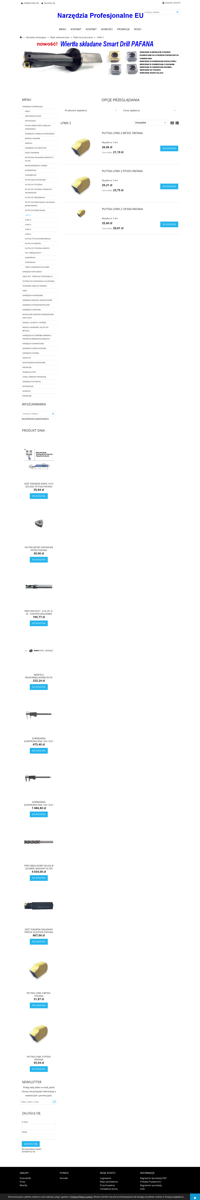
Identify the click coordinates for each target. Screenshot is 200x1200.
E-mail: (25, 1122)
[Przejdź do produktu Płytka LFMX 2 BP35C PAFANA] (81, 146)
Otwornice (30, 262)
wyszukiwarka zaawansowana (35, 418)
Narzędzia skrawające (32, 106)
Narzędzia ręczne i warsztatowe (37, 300)
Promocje (26, 367)
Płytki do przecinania (35, 210)
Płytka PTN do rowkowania (38, 238)
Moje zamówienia (109, 1181)
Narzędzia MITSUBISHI (32, 271)
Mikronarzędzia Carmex (36, 165)
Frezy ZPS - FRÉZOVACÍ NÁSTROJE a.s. (37, 276)
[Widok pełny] (177, 123)
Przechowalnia (107, 1185)
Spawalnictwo (29, 372)
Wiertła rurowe (32, 138)
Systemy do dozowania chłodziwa (38, 281)
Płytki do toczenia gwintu (37, 248)
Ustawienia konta (109, 1188)
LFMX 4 (28, 224)
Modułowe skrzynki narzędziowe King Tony (38, 316)
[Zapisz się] (54, 1101)
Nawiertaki (30, 257)
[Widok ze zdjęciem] (172, 123)
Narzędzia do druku (31, 381)
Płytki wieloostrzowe (35, 180)
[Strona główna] (100, 14)
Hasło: (24, 1132)
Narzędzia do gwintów (35, 148)
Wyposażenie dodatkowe (33, 362)
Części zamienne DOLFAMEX (37, 267)
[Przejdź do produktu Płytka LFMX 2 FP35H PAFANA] (81, 184)
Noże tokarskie (32, 152)
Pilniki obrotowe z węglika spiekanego (38, 127)
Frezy (27, 111)
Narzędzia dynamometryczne (36, 305)
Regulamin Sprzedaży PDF (153, 1178)
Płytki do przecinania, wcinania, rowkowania (40, 204)
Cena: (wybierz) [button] (131, 110)
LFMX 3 (28, 220)
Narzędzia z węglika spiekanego (40, 133)
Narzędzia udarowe (31, 309)
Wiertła (28, 143)
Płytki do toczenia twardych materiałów (38, 191)
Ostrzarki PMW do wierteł (34, 286)
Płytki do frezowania (35, 197)
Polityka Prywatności (150, 1181)
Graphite (26, 358)
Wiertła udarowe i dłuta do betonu (35, 329)
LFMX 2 (28, 215)
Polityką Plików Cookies (81, 1196)
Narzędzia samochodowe (34, 348)
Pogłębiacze (30, 175)
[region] (100, 85)
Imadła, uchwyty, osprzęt (34, 322)
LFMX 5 (28, 229)
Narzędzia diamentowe (33, 343)
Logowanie (105, 1178)
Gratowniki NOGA (33, 116)
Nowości (26, 391)
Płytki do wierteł (33, 243)
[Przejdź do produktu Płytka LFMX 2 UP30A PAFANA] (81, 213)
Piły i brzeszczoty (33, 253)
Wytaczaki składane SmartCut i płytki (39, 159)
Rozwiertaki (30, 170)
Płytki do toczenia (33, 184)
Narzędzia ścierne (30, 353)
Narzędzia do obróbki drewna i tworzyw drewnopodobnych (36, 337)
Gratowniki (25, 1178)
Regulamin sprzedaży (151, 1185)
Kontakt (64, 1178)
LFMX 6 (28, 234)
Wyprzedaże (27, 386)
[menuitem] (62, 29)
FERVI (24, 290)
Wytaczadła (30, 121)
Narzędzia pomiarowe (32, 295)
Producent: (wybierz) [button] (76, 110)
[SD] (100, 57)
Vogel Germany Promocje (34, 377)
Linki (142, 1188)
